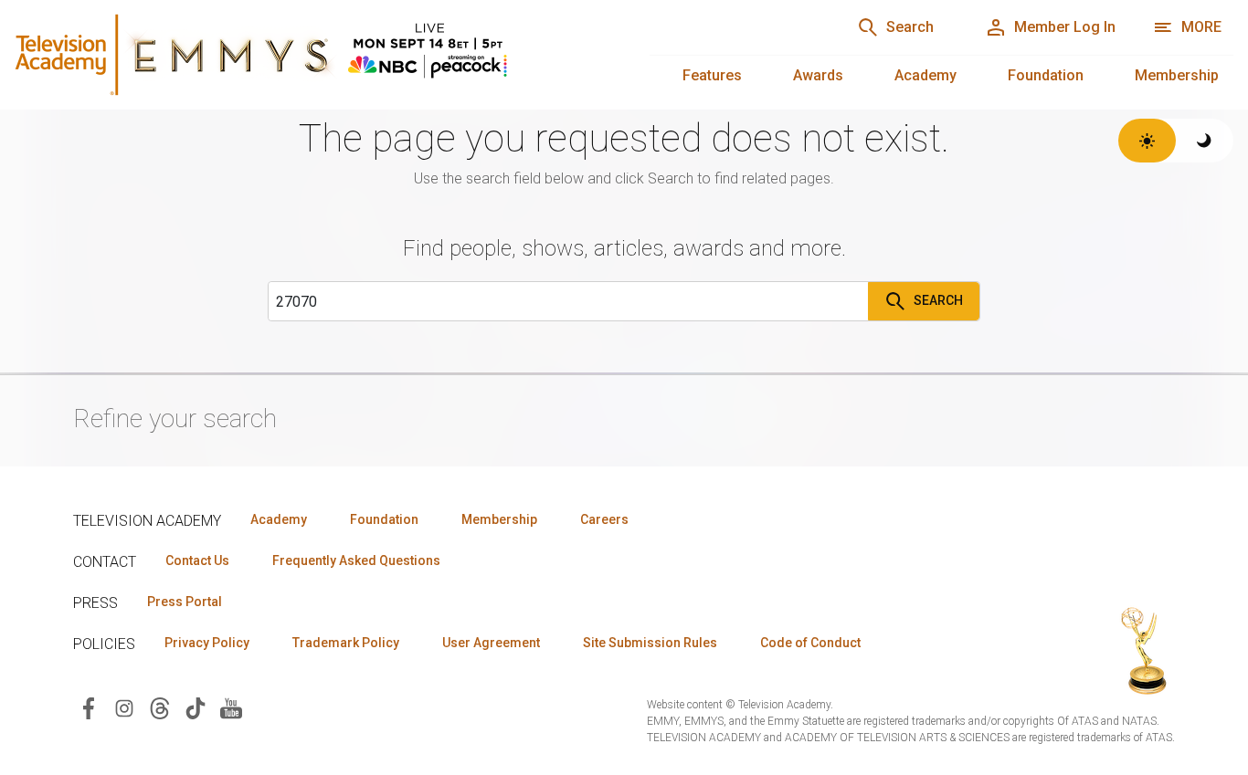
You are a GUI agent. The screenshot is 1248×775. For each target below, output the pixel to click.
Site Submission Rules (650, 642)
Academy (925, 75)
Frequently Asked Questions (356, 560)
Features (712, 75)
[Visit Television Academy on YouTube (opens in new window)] (231, 707)
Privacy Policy (206, 642)
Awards (818, 75)
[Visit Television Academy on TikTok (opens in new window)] (195, 707)
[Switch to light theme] (1147, 140)
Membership (1177, 75)
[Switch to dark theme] (1204, 140)
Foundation (1046, 75)
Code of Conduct (810, 642)
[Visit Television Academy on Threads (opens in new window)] (159, 707)
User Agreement (491, 642)
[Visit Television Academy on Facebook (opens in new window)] (88, 707)
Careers (604, 519)
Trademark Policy (345, 642)
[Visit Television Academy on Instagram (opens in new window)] (124, 707)
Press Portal (184, 601)
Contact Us (197, 560)
